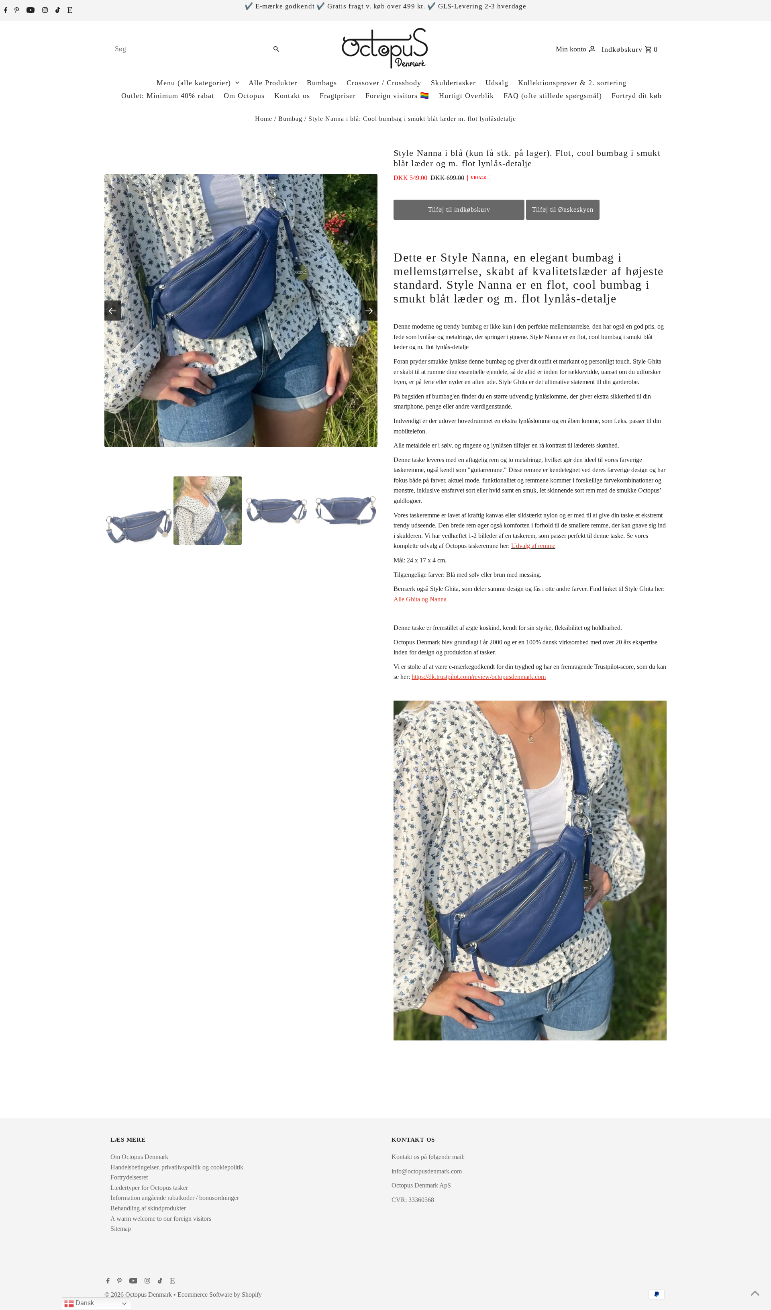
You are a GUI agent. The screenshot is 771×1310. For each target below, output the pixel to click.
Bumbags (322, 83)
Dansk (84, 1303)
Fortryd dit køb (637, 96)
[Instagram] (44, 11)
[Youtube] (29, 11)
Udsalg (496, 83)
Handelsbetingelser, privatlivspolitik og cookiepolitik (176, 1167)
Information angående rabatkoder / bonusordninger (174, 1197)
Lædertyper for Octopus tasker (149, 1187)
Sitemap (120, 1228)
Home (263, 118)
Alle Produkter (273, 83)
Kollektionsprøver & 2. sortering (572, 83)
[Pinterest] (15, 11)
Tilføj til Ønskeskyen (563, 209)
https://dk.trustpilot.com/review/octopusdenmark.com (479, 676)
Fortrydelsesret (129, 1177)
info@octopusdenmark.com (427, 1171)
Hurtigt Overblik (466, 96)
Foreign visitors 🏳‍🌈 (397, 96)
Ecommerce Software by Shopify (219, 1294)
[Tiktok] (56, 11)
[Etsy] (68, 11)
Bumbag (290, 118)
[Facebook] (4, 11)
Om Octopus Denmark (139, 1156)
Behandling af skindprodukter (148, 1208)
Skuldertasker (453, 83)
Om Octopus (244, 96)
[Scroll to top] (755, 1294)
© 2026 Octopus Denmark (138, 1294)
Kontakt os (292, 96)
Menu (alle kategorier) (194, 83)
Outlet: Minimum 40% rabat (167, 96)
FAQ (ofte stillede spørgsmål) (553, 96)
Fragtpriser (338, 96)
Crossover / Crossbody (384, 83)
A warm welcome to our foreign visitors (160, 1218)
